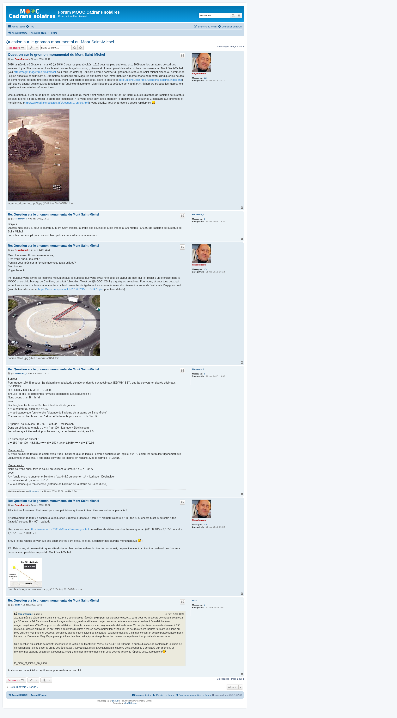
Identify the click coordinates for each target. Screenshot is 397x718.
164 (205, 78)
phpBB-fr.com (130, 703)
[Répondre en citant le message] (182, 55)
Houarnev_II (198, 214)
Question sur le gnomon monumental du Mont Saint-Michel (60, 42)
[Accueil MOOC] (32, 13)
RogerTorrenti (199, 73)
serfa (194, 600)
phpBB (115, 701)
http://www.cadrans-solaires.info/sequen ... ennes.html (56, 102)
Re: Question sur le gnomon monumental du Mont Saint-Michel (53, 214)
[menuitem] (30, 26)
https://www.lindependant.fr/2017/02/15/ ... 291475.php (70, 289)
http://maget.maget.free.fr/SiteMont (35, 71)
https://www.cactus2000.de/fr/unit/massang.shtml (59, 529)
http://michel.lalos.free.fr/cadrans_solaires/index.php (150, 79)
